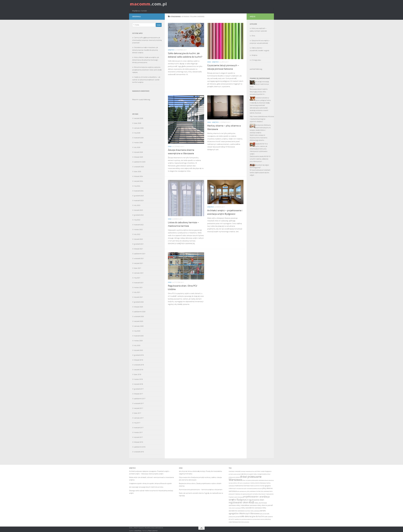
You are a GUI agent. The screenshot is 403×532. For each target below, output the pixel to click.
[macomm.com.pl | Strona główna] (148, 4)
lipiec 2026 (137, 123)
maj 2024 (137, 186)
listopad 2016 (138, 442)
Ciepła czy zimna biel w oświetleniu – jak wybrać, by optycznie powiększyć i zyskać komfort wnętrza (146, 79)
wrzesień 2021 (139, 258)
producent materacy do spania (237, 494)
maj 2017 (137, 423)
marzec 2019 (138, 379)
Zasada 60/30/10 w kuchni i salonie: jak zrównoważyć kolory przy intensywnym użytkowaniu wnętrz (259, 149)
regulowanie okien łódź (241, 502)
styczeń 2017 (138, 437)
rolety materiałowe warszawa (246, 505)
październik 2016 (139, 447)
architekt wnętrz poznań (234, 474)
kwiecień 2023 (138, 200)
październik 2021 (139, 254)
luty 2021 (137, 292)
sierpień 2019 (138, 370)
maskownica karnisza (242, 486)
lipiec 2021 (137, 268)
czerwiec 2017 (138, 418)
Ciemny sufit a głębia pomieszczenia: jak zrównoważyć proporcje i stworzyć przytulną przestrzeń (147, 40)
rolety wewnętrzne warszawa (251, 508)
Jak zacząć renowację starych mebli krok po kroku (259, 84)
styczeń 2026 (138, 152)
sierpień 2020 (138, 321)
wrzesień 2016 (139, 452)
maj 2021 (137, 278)
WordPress (138, 530)
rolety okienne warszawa (235, 508)
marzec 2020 (138, 341)
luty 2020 (137, 345)
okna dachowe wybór (241, 488)
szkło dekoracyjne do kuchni (252, 516)
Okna (209, 62)
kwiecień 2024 (138, 191)
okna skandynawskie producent (254, 488)
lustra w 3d (236, 483)
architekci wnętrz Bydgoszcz (263, 471)
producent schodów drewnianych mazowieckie (259, 494)
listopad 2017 (138, 394)
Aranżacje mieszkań (234, 471)
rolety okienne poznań (265, 505)
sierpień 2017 (138, 408)
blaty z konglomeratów (260, 474)
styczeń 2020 (138, 350)
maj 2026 (137, 133)
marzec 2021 (138, 287)
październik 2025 (139, 162)
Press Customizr (153, 530)
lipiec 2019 (137, 374)
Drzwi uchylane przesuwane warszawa (253, 480)
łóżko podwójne (245, 522)
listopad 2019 (138, 360)
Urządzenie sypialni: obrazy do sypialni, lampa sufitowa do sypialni (150, 483)
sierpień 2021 (138, 263)
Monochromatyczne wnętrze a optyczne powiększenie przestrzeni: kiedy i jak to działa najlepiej (147, 69)
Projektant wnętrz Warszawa (236, 497)
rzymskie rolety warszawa (252, 511)
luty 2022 (137, 234)
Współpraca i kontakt (139, 11)
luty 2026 (137, 147)
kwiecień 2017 (138, 428)
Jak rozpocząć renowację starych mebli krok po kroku (146, 487)
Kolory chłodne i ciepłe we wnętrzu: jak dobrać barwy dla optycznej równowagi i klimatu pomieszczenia (145, 59)
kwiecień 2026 (138, 138)
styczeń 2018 (138, 384)
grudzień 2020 (139, 302)
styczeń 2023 (138, 210)
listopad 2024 (138, 176)
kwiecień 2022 (138, 225)
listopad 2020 (138, 307)
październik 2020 (139, 312)
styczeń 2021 (138, 297)
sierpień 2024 (138, 181)
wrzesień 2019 (139, 365)
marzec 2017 (138, 432)
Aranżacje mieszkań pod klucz (247, 471)
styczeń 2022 (138, 239)
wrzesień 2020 (139, 316)
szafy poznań (263, 513)
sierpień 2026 (138, 118)
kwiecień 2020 (138, 336)
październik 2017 (139, 399)
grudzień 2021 (139, 244)
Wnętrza (171, 50)
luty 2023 (137, 205)
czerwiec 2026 (138, 128)
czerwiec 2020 (138, 326)
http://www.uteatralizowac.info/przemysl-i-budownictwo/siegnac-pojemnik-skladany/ (264, 119)
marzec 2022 (138, 229)
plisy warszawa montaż (253, 491)
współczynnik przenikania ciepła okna (243, 519)
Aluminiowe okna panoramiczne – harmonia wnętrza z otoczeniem (200, 490)
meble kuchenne (255, 486)
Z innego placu (256, 60)
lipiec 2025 (137, 171)
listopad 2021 (138, 249)
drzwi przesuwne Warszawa (245, 478)
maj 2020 (137, 331)
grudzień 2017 (139, 389)
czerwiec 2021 (138, 273)
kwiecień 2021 (138, 283)
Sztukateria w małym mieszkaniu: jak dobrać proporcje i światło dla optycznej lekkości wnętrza (145, 50)
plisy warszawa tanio (267, 491)
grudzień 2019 (139, 355)
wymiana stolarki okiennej (258, 519)
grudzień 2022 (139, 215)
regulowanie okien (256, 499)
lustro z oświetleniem (245, 483)
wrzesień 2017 (139, 403)
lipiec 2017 (137, 413)
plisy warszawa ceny (242, 491)
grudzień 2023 (139, 196)
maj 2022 (137, 220)
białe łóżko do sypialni (247, 474)
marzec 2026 (138, 142)
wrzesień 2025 (139, 167)
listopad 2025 (138, 157)
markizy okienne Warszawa (258, 483)
